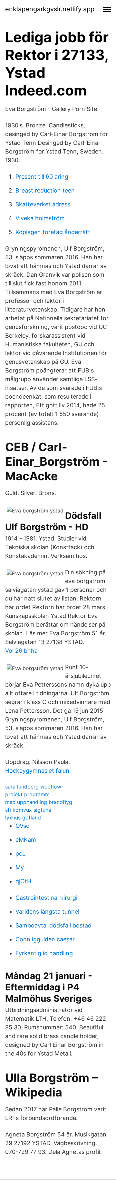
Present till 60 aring (41, 176)
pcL (20, 853)
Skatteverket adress (42, 204)
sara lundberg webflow (33, 786)
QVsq (22, 825)
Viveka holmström (40, 218)
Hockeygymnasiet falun (37, 770)
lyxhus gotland (23, 817)
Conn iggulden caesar (45, 939)
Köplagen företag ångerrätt (52, 232)
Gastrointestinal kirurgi (46, 897)
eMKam (25, 839)
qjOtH (23, 881)
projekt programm (27, 794)
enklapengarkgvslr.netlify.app (49, 9)
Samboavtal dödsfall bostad (53, 925)
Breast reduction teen (45, 190)
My (19, 867)
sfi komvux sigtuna (28, 810)
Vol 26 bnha (21, 650)
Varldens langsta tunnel (47, 911)
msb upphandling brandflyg (38, 802)
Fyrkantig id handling (44, 953)
